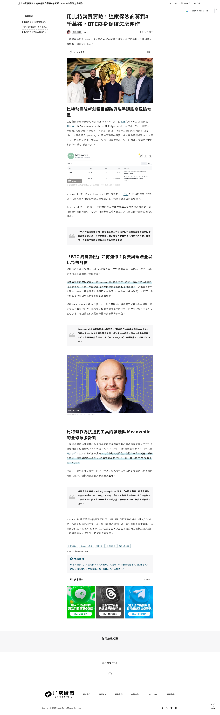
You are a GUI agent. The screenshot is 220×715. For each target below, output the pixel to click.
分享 (198, 3)
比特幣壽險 (72, 546)
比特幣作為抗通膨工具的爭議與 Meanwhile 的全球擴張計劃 (34, 32)
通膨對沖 (99, 546)
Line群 (187, 3)
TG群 (175, 3)
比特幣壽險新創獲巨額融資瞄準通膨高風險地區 (34, 22)
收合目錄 (28, 15)
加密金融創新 (124, 546)
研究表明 (72, 453)
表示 (125, 194)
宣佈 (123, 121)
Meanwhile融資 (86, 546)
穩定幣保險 (111, 546)
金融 (141, 32)
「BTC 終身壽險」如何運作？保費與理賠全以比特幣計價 (34, 27)
